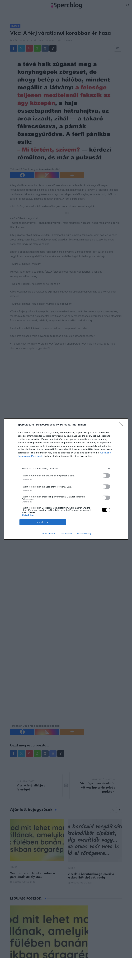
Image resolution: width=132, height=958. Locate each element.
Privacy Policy (84, 533)
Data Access (66, 533)
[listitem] (66, 468)
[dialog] (66, 479)
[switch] (106, 475)
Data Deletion (48, 533)
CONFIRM (43, 522)
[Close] (122, 425)
